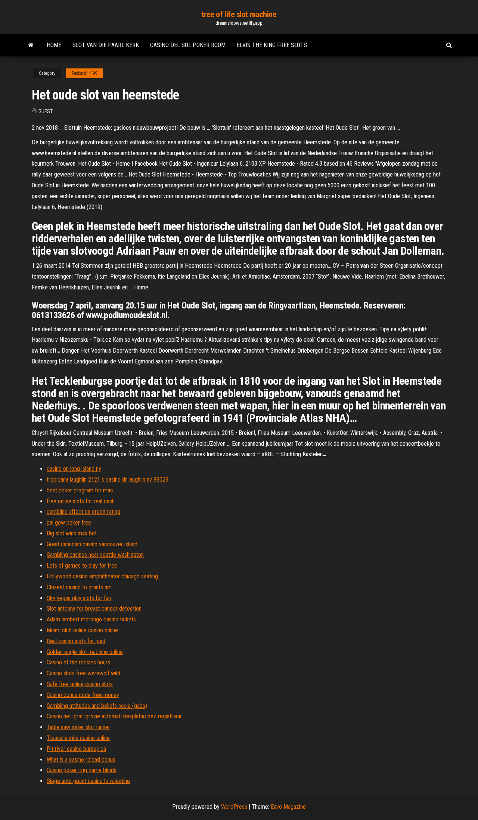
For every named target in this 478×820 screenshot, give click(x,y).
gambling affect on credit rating (83, 511)
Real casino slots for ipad (76, 641)
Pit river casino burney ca (76, 748)
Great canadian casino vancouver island (92, 544)
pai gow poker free (69, 522)
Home (54, 45)
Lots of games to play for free (82, 565)
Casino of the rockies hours (78, 662)
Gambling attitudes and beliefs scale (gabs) (97, 705)
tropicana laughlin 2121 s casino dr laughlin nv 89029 (107, 479)
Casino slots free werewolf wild (83, 673)
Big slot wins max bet (72, 533)
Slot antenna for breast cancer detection (94, 608)
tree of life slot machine (238, 14)
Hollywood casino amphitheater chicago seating (102, 576)
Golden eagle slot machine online (85, 651)
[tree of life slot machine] (31, 45)
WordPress (234, 806)
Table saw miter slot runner (78, 727)
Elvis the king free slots (272, 45)
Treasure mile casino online (78, 737)
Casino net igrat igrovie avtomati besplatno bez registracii (114, 716)
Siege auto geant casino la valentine (88, 780)
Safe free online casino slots (80, 684)
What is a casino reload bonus (81, 759)
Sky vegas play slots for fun (79, 598)
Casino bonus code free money (83, 694)
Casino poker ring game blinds (82, 770)
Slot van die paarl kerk (105, 45)
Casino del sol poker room (188, 45)
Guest (45, 111)
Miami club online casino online (82, 630)
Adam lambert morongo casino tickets (91, 619)
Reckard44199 (84, 73)
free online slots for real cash (81, 501)
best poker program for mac (80, 490)
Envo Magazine (288, 806)
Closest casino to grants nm (79, 587)
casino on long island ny (74, 468)
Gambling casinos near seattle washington (95, 554)
